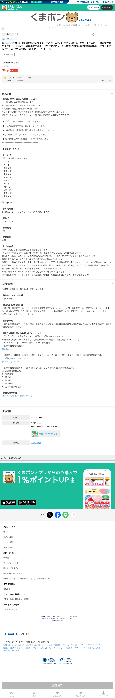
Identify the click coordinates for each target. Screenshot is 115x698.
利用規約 (6, 558)
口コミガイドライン (11, 568)
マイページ (103, 696)
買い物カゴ (80, 696)
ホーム (11, 696)
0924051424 (36, 443)
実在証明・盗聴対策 (9, 648)
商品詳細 (6, 94)
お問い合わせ (8, 547)
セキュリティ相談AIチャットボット (92, 644)
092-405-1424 (7, 349)
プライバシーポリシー (11, 563)
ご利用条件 (7, 284)
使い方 (5, 532)
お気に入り (57, 696)
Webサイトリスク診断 (70, 645)
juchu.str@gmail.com (10, 361)
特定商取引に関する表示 (12, 573)
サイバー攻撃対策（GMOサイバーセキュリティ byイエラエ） (38, 648)
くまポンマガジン (10, 609)
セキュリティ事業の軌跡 (11, 650)
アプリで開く (107, 7)
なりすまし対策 (95, 648)
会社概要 (6, 589)
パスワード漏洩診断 (54, 645)
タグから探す (8, 537)
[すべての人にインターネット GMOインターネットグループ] (95, 2)
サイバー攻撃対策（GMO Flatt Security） (74, 648)
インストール (93, 7)
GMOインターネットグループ (51, 618)
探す (34, 696)
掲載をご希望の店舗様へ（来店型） (16, 599)
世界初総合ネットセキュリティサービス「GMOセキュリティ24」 (24, 645)
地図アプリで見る (47, 434)
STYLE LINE (11, 39)
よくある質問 (8, 542)
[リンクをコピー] (73, 515)
